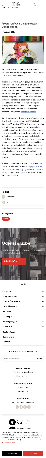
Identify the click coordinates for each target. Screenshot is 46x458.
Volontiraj (6, 311)
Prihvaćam (33, 453)
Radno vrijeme (9, 337)
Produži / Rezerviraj (11, 301)
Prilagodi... (5, 448)
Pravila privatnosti (8, 442)
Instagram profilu (28, 112)
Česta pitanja (8, 332)
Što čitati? (7, 326)
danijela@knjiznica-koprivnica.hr (29, 169)
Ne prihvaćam (12, 453)
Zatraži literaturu (10, 306)
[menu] (42, 5)
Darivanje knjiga (9, 321)
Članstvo (6, 291)
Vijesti (5, 219)
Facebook (11, 196)
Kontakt (6, 342)
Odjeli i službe (10, 261)
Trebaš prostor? (9, 316)
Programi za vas (9, 296)
